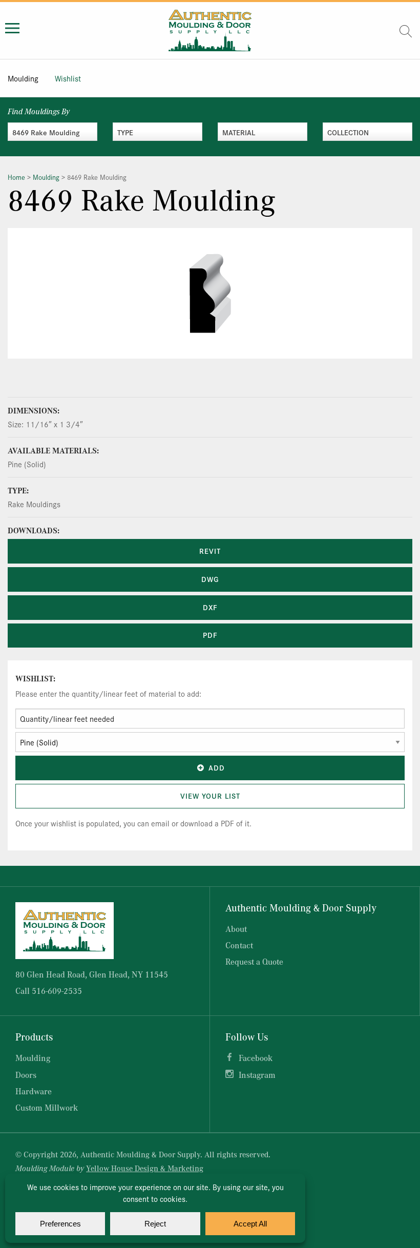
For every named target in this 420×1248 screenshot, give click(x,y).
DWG (210, 579)
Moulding (23, 78)
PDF (210, 634)
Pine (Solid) (27, 464)
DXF (210, 607)
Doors (25, 1074)
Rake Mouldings (34, 504)
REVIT (210, 550)
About (236, 928)
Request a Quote (254, 961)
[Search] (406, 31)
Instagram (257, 1074)
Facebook (255, 1058)
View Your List (210, 795)
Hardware (33, 1091)
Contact (239, 945)
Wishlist (68, 78)
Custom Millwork (46, 1107)
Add (216, 767)
